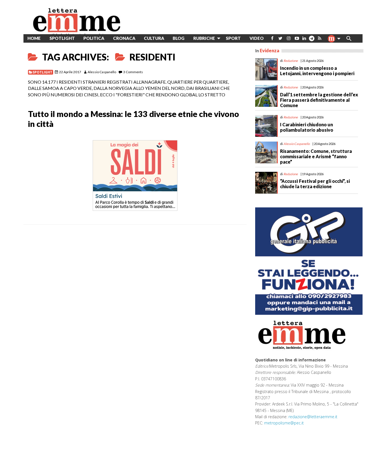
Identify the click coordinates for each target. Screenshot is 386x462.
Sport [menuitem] (233, 38)
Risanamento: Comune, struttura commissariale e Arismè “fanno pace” (316, 156)
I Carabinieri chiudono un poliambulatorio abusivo (306, 127)
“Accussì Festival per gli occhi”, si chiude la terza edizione (315, 183)
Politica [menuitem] (93, 38)
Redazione (290, 60)
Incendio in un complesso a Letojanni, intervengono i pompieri (317, 70)
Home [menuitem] (34, 38)
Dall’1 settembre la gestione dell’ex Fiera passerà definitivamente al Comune (319, 100)
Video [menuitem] (257, 38)
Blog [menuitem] (179, 38)
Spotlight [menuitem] (62, 38)
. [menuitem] (311, 40)
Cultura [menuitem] (154, 38)
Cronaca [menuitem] (124, 38)
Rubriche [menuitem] (204, 38)
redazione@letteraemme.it (313, 416)
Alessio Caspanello (102, 72)
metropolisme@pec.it (284, 423)
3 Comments (133, 72)
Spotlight (42, 72)
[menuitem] (272, 38)
